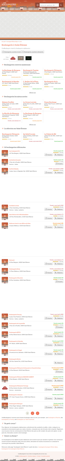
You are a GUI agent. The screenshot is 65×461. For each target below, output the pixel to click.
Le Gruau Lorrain (29, 102)
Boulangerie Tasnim (30, 70)
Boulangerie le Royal (15, 350)
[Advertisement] (32, 24)
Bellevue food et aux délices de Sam (19, 223)
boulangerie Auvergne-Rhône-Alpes (48, 447)
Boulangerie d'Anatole (16, 278)
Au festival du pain (15, 160)
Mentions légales (32, 456)
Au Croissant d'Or (14, 151)
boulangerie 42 (6, 448)
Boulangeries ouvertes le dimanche (33, 52)
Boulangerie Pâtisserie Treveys (10, 135)
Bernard (11, 260)
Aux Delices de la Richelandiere (18, 214)
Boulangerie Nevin (15, 359)
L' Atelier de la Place (30, 81)
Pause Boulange (50, 102)
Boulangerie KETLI (15, 332)
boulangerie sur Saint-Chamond (25, 419)
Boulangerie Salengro (15, 404)
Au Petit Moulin (14, 169)
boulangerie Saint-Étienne (17, 448)
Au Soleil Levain (29, 134)
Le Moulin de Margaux (10, 113)
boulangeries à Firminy (8, 419)
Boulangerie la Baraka (10, 81)
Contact (38, 456)
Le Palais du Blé (50, 134)
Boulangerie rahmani (15, 395)
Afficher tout (32, 92)
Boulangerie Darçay (15, 314)
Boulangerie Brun (14, 269)
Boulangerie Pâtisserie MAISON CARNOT (53, 71)
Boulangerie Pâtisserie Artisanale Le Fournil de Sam (25, 368)
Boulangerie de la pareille (51, 82)
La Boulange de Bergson (11, 70)
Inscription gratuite (45, 456)
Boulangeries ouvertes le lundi (12, 52)
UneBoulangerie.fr (9, 5)
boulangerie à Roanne (54, 417)
